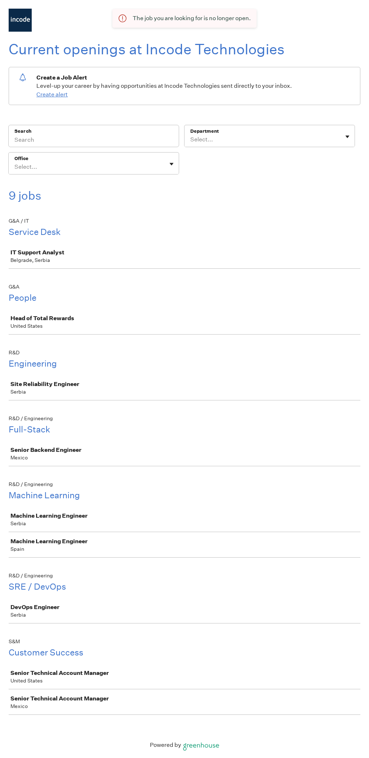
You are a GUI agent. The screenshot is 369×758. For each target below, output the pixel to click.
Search (22, 131)
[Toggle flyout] (347, 136)
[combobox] (190, 140)
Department (204, 131)
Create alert (52, 94)
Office (21, 158)
